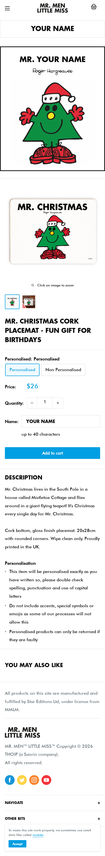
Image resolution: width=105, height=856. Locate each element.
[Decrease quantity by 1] (32, 403)
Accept (17, 844)
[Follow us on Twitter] (22, 780)
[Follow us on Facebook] (10, 780)
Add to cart (52, 453)
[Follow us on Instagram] (34, 780)
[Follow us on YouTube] (46, 780)
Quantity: (14, 403)
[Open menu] (7, 8)
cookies (37, 835)
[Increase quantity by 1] (58, 403)
